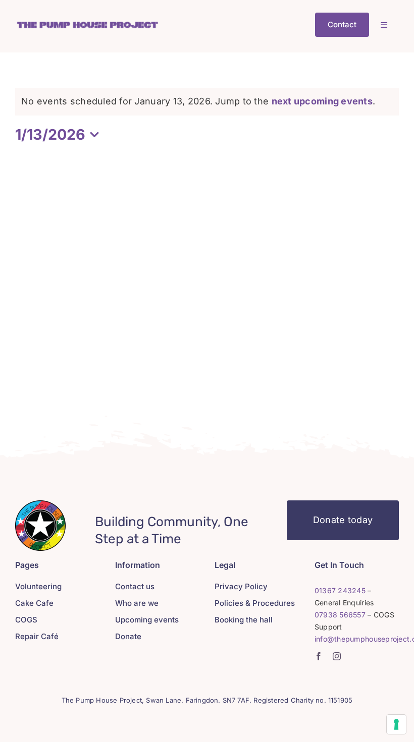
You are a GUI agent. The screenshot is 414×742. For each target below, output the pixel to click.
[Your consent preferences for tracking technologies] (396, 724)
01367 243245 (340, 590)
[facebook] (319, 656)
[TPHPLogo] (87, 24)
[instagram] (337, 656)
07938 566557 (340, 614)
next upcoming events (322, 101)
